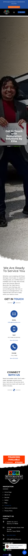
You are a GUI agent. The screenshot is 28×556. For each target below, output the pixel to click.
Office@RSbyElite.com (14, 322)
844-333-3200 (14, 340)
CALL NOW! (22, 12)
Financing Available (14, 7)
